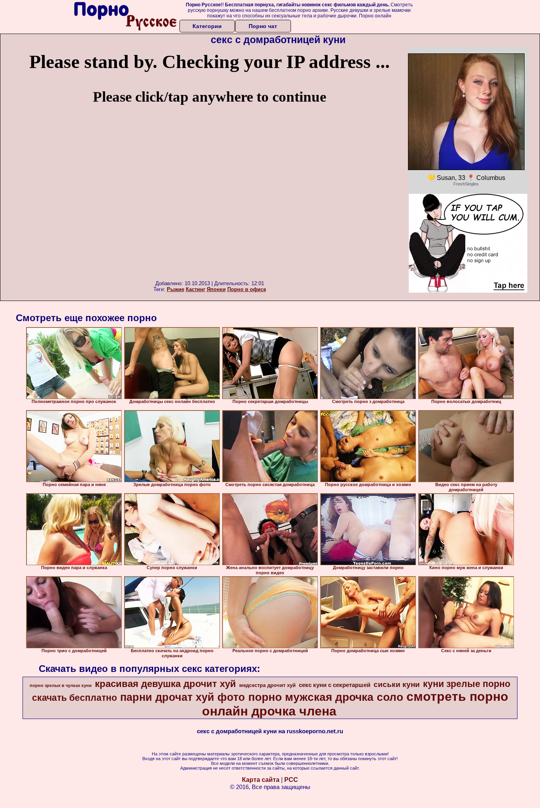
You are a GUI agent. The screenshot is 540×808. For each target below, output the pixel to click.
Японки (216, 289)
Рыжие (175, 289)
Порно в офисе (246, 289)
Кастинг (195, 289)
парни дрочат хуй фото (182, 697)
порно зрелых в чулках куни (61, 685)
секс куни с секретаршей (334, 685)
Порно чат (263, 26)
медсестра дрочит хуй (267, 685)
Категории (207, 26)
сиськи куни (397, 684)
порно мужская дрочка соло (325, 697)
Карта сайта (260, 779)
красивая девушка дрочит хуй (165, 683)
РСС (291, 779)
